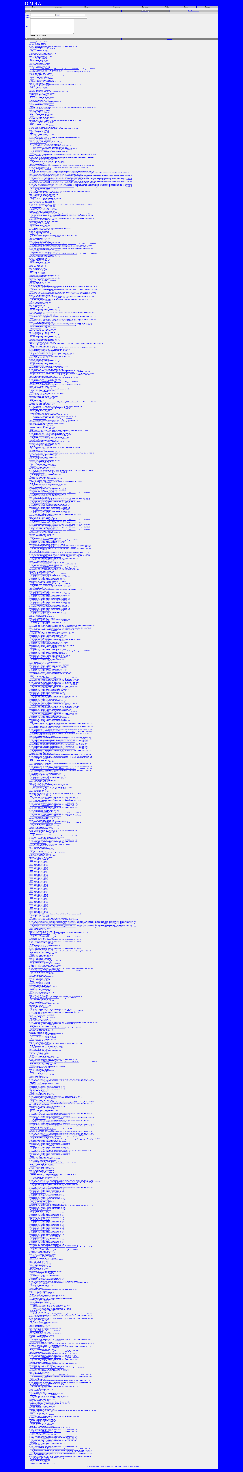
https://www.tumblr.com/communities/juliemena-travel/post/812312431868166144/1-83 (53, 280)
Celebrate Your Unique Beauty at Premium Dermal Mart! (48, 1189)
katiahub (32, 122)
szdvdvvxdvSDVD (35, 1374)
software (32, 253)
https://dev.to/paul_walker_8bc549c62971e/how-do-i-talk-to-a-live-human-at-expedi (52, 98)
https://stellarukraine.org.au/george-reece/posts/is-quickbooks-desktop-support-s (52, 398)
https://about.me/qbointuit (37, 391)
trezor (31, 650)
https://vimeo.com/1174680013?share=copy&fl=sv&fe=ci (45, 590)
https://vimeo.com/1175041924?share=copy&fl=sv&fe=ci (45, 551)
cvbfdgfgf (32, 159)
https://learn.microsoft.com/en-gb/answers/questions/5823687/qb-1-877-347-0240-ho (53, 782)
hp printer (32, 1434)
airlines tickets (34, 247)
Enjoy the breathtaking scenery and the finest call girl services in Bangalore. (51, 654)
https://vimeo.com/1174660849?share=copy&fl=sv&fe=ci (45, 596)
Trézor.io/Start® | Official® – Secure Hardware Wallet (44, 1024)
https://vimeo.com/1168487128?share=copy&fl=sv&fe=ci (45, 1455)
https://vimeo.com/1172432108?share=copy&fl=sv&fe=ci (45, 963)
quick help (33, 120)
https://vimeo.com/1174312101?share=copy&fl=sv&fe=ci (45, 652)
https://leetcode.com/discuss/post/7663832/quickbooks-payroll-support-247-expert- (52, 553)
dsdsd (31, 76)
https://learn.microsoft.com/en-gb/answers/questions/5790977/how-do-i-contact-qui (52, 1402)
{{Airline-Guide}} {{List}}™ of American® (41, 1428)
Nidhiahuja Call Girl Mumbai (37, 153)
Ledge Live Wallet (35, 1348)
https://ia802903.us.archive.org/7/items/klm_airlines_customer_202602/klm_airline (52, 1370)
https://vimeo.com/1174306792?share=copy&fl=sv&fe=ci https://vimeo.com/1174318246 (54, 651)
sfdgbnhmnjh (33, 75)
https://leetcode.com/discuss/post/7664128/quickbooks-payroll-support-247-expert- (52, 550)
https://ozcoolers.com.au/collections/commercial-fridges (45, 1123)
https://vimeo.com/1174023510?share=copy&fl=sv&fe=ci (45, 712)
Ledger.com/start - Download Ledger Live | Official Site (45, 379)
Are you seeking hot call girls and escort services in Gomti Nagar (48, 507)
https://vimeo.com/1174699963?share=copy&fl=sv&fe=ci (45, 584)
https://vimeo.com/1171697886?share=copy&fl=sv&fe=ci (45, 1038)
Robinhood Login (34, 1186)
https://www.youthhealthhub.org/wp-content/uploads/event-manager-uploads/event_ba (53, 479)
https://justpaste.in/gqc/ (36, 852)
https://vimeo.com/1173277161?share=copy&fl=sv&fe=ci (45, 830)
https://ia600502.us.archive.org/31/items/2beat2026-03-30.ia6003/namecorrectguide (53, 244)
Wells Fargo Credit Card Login (38, 102)
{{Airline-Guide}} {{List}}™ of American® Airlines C (43, 1463)
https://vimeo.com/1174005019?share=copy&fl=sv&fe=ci (45, 741)
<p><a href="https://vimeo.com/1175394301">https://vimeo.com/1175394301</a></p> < (54, 496)
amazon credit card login (39, 445)
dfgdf (34, 1204)
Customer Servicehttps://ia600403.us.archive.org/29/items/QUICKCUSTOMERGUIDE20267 (55, 1436)
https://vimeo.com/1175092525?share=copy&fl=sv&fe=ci (45, 527)
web (31, 1032)
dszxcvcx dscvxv (35, 1202)
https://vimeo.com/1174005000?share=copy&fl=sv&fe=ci (45, 739)
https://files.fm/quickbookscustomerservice (42, 870)
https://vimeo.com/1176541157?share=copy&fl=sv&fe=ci (45, 396)
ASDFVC (32, 1298)
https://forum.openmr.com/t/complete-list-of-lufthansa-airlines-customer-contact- (52, 201)
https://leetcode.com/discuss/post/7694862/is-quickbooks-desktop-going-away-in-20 (53, 349)
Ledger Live (33, 1195)
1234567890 (33, 147)
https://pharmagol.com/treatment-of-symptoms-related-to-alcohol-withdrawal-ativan (52, 994)
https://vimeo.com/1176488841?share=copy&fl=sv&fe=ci (45, 408)
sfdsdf (32, 90)
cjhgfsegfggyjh (34, 260)
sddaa (31, 290)
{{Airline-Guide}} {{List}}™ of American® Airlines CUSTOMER (46, 1200)
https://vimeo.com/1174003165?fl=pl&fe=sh (42, 714)
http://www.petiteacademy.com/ (38, 944)
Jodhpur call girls (34, 482)
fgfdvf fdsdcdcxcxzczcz (36, 1360)
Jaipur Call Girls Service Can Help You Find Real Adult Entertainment (49, 456)
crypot (32, 543)
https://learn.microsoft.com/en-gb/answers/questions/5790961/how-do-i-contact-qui (52, 1407)
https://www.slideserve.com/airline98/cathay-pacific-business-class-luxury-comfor (52, 338)
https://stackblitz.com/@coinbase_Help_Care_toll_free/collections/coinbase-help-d (52, 759)
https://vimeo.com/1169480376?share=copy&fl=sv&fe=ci (45, 1315)
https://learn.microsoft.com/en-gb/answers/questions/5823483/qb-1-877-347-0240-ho (53, 792)
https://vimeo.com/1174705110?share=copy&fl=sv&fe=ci (45, 583)
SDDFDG (32, 285)
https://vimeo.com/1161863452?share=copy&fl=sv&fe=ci (45, 1442)
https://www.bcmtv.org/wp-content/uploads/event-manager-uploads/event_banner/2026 (53, 1106)
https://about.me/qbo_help (40, 96)
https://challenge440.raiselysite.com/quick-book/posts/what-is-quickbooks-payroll (52, 677)
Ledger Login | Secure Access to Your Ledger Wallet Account (47, 1035)
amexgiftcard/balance (39, 440)
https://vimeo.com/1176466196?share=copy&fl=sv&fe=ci (45, 411)
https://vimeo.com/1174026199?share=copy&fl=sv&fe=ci (45, 704)
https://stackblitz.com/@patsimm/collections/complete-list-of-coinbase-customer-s (52, 766)
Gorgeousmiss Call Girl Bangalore (39, 177)
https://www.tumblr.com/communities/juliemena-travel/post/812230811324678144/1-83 (53, 315)
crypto (32, 82)
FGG (31, 1039)
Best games (33, 1031)
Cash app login (37, 443)
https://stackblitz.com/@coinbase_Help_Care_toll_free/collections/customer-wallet (52, 765)
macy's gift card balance (39, 172)
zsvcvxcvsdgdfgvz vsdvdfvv (38, 1286)
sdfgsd (32, 1118)
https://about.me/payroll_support (39, 187)
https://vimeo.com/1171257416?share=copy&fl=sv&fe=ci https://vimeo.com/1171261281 (54, 1088)
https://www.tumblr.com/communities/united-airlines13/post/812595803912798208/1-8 (53, 183)
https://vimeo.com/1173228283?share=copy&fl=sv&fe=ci (45, 839)
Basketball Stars (34, 238)
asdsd (31, 150)
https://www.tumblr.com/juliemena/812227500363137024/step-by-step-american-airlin (53, 318)
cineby (32, 92)
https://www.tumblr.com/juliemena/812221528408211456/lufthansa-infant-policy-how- (53, 322)
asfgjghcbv (33, 1456)
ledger (32, 80)
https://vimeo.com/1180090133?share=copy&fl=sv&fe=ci (45, 72)
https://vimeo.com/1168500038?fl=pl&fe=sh (42, 1453)
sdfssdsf (32, 157)
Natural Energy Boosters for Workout (43, 1324)
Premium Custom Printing (37, 1059)
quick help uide (34, 119)
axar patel (33, 1441)
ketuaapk (32, 1135)
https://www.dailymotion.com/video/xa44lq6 (42, 117)
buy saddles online (35, 234)
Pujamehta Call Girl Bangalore (38, 184)
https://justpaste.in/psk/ (36, 836)
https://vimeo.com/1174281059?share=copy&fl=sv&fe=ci (45, 665)
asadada (32, 281)
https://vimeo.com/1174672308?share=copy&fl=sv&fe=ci (45, 594)
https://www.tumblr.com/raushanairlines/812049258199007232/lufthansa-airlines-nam (53, 374)
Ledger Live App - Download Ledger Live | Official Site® (45, 819)
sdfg (31, 265)
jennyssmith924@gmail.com (38, 869)
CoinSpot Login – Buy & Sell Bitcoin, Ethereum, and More (46, 146)
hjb (31, 822)
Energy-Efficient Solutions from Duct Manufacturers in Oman (47, 1394)
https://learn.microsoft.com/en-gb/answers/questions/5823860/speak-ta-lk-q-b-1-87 (52, 763)
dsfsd (31, 475)
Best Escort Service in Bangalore (39, 815)
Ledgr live (32, 877)
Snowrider (33, 237)
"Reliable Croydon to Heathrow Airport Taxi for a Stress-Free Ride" (48, 133)
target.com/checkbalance (40, 176)
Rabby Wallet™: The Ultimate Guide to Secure (43, 1155)
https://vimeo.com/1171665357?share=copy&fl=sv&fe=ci (45, 1049)
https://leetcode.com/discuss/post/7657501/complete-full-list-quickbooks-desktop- (52, 578)
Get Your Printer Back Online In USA (43, 1331)
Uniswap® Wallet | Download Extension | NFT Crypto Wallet (46, 1069)
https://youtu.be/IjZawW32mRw (38, 376)
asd (31, 99)
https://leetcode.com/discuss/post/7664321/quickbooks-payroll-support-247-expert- (52, 546)
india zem (32, 1452)
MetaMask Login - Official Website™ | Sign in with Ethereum (46, 997)
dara (31, 1017)
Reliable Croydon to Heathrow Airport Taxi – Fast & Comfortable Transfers (50, 958)
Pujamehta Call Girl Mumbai (37, 218)
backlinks (32, 372)
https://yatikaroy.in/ (35, 1321)
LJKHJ (32, 287)
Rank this (33, 145)
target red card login (38, 1333)
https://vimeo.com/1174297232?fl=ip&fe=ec (42, 658)
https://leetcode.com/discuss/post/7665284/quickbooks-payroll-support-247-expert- (52, 526)
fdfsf (31, 748)
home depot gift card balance (41, 174)
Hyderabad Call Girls (35, 278)
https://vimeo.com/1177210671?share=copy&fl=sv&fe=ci (45, 347)
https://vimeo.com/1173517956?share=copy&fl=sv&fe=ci (45, 825)
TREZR (32, 988)
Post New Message (193, 37)
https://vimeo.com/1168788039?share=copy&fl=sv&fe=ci (45, 1412)
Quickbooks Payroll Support (37, 514)
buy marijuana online (35, 227)
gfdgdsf (32, 975)
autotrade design (34, 243)
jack (31, 310)
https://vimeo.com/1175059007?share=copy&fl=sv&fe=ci (45, 540)
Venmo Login (33, 1278)
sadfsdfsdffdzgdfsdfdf (36, 1367)
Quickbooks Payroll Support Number (40, 529)
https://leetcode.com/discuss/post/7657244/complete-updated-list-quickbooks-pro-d (53, 581)
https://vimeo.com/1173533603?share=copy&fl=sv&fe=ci (45, 823)
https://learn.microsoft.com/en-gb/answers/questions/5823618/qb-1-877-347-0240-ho (53, 783)
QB (31, 1459)
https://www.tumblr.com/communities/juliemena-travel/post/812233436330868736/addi (53, 312)
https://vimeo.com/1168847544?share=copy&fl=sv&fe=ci (45, 1381)
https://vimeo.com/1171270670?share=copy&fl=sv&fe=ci (45, 946)
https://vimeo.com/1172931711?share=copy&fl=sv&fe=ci (45, 856)
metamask (33, 68)
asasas (32, 853)
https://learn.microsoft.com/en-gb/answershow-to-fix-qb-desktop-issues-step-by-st (52, 780)
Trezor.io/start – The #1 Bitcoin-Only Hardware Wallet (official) (47, 110)
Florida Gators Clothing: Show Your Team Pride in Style (45, 154)
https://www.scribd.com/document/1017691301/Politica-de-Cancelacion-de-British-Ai (53, 345)
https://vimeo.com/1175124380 (38, 517)
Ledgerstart (33, 880)
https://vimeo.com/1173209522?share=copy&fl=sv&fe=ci (45, 842)
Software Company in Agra (37, 1086)
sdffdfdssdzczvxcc (35, 167)
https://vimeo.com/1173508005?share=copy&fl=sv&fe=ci (45, 826)
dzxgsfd (32, 1078)
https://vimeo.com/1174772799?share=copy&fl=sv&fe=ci (45, 566)
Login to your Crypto (35, 990)
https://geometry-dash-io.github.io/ (39, 462)
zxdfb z (32, 1471)
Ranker (32, 453)
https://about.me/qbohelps (37, 405)
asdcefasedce (34, 1156)
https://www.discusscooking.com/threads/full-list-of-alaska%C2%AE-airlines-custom (53, 947)
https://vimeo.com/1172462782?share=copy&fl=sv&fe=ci (45, 965)
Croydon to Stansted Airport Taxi (39, 108)
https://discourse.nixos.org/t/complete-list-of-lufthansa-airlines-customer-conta (51, 197)
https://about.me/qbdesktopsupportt (40, 588)
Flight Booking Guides (39, 1203)
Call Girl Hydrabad (35, 220)
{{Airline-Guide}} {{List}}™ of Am (38, 1371)
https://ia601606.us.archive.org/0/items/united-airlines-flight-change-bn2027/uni (51, 217)
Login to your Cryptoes (36, 991)
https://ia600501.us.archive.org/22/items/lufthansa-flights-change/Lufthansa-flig (51, 240)
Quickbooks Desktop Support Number (40, 1113)
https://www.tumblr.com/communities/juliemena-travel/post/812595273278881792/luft (53, 180)
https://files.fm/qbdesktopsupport (39, 591)
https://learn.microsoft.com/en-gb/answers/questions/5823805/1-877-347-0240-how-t (53, 776)
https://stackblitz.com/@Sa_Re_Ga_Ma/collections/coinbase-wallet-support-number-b (53, 755)
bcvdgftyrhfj (33, 226)
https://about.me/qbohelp (37, 751)
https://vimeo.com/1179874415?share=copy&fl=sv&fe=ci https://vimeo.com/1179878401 (54, 95)
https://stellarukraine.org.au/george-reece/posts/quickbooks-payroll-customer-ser (52, 401)
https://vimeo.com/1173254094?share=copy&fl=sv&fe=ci (45, 833)
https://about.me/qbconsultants (38, 393)
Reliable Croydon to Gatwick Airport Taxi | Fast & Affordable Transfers (49, 1022)
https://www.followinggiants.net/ (38, 163)
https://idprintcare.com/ (39, 1145)
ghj (31, 941)
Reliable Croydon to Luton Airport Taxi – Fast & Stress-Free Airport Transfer (51, 977)
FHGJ (31, 284)
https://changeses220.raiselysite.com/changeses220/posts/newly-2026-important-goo (53, 428)
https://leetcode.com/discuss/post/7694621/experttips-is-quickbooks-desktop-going (53, 351)
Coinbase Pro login (35, 657)
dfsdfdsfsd (33, 1096)
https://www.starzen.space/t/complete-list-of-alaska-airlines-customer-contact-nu (52, 210)
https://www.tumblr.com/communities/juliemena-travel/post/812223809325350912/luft (53, 320)
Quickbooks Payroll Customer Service (40, 716)
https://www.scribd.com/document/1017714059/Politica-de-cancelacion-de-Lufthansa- (53, 342)
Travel (32, 156)
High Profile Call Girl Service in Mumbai (43, 813)
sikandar (32, 1438)
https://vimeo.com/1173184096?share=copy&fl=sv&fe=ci (45, 849)
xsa (31, 402)
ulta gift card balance (38, 173)
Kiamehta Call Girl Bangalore (38, 169)
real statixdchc (34, 1284)
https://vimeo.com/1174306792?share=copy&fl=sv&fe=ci (45, 655)
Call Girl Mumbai (34, 214)
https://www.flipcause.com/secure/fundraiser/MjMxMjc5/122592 (47, 1054)
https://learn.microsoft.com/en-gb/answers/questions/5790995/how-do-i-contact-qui (52, 1401)
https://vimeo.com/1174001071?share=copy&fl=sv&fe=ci (45, 722)
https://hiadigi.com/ (35, 863)
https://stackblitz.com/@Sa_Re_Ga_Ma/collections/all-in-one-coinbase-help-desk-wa (53, 752)
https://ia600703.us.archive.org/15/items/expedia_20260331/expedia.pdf (50, 193)
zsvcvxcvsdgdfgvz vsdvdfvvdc (39, 1092)
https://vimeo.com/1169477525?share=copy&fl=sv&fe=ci (45, 1162)
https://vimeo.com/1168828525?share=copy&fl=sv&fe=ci (45, 1385)
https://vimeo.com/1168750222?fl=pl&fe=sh (42, 1397)
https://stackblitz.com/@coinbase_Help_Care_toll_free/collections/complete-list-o (52, 758)
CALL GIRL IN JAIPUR (36, 1357)
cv (30, 69)
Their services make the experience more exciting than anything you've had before (52, 399)
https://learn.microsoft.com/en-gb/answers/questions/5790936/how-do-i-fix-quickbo (52, 1408)
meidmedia (33, 160)
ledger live (33, 246)
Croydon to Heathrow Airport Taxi (39, 1166)
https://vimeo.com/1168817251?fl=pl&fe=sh (42, 1392)
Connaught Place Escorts (40, 419)
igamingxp (33, 452)
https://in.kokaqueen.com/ (37, 1072)
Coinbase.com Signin (36, 224)
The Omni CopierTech (36, 1136)
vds (31, 221)
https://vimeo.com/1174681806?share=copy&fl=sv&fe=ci (45, 593)
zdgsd (31, 576)
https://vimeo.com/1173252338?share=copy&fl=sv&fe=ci (45, 829)
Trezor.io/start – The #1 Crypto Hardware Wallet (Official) (46, 473)
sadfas (32, 827)
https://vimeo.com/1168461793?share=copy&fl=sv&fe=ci (45, 1466)
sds (31, 294)
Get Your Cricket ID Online (37, 449)
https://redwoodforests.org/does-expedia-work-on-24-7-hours (46, 261)
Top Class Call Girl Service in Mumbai (40, 810)
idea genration (34, 1280)
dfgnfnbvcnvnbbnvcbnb (36, 1354)
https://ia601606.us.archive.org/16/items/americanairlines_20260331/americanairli (52, 191)
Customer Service (35, 1362)
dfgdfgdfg (32, 89)
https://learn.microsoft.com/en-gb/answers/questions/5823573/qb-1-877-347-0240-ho (53, 789)
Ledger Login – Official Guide (38, 995)
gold (31, 641)
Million (32, 1011)
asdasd (32, 103)
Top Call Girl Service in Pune (41, 812)
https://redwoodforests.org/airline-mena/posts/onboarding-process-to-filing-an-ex (52, 273)
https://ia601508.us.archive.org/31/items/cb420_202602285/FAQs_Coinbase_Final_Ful (54, 1340)
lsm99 (31, 113)
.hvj (31, 1197)
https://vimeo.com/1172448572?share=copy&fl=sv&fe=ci (45, 967)
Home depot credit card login (41, 442)
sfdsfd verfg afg (34, 1012)
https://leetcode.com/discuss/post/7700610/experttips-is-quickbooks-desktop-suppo (53, 325)
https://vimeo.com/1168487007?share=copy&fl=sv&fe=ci (45, 1458)
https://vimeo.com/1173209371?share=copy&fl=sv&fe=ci (45, 840)
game (31, 502)
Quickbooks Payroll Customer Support (40, 600)
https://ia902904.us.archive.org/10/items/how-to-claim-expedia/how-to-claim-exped (52, 230)
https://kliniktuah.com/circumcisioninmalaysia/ (43, 862)
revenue (32, 1091)
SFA (31, 1244)
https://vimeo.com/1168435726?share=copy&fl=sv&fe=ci (45, 1465)
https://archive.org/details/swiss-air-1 (40, 375)
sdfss (31, 954)
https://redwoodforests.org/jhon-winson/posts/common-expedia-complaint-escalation (53, 270)
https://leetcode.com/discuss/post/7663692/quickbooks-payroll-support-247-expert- (52, 556)
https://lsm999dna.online (37, 268)
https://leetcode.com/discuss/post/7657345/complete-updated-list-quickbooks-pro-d (53, 580)
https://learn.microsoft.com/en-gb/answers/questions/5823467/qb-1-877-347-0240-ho (53, 795)
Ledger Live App (34, 864)
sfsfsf (31, 820)
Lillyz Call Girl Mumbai (36, 236)
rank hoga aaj (33, 1018)
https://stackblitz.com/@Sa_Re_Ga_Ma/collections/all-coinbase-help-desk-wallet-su (53, 749)
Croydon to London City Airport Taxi (40, 960)
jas (31, 73)
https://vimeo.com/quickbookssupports (40, 847)
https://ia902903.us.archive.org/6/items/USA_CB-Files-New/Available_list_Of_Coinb (53, 1365)
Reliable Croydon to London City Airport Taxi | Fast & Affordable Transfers (50, 369)
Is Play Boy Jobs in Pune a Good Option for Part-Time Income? (48, 432)
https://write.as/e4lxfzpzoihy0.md (39, 1424)
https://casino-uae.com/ (36, 324)
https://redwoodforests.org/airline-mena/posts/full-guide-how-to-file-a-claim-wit (51, 271)
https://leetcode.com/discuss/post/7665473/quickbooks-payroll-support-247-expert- (52, 519)
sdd (31, 298)
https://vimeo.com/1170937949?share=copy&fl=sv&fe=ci (45, 1122)
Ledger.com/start (34, 79)
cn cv (31, 873)
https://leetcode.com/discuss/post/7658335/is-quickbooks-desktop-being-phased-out (53, 571)
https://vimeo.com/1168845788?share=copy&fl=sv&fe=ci (45, 1377)
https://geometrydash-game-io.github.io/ (41, 254)
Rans (31, 1015)
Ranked (32, 78)
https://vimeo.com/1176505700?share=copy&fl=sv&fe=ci (45, 403)
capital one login (34, 422)
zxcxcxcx (32, 1361)
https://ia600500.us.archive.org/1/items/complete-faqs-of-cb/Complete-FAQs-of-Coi (53, 1372)
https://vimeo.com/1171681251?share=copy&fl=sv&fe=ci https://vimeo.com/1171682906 (54, 1048)
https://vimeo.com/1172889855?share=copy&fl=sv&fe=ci (45, 867)
